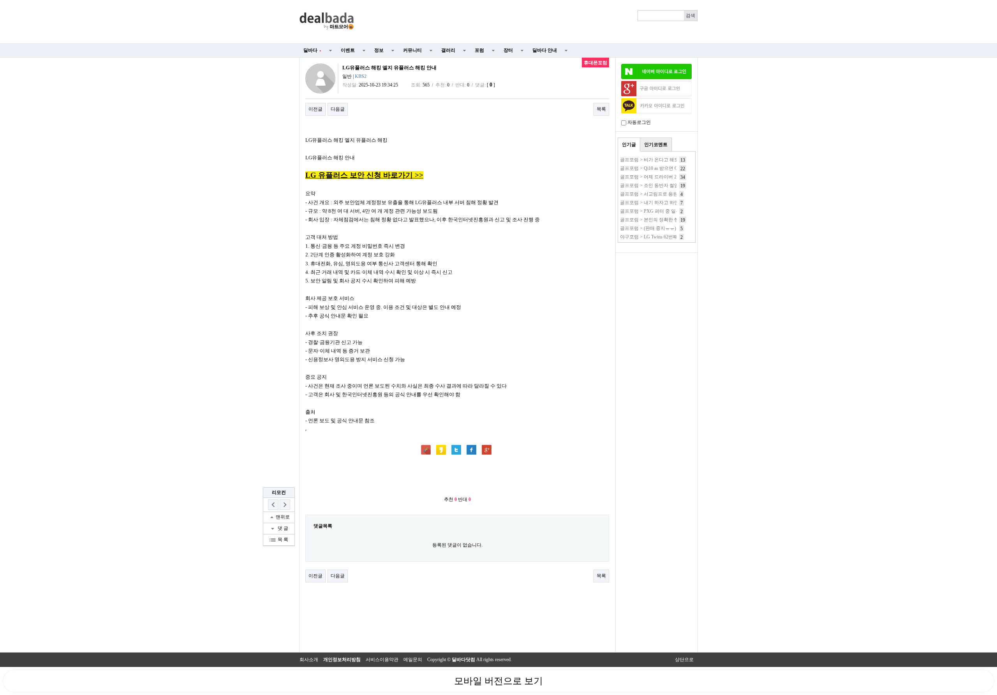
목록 (601, 109)
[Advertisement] (530, 22)
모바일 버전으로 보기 (498, 681)
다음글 (338, 109)
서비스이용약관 (382, 659)
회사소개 (308, 659)
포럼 (479, 50)
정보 (379, 50)
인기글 (629, 144)
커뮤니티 (412, 50)
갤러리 (448, 50)
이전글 (315, 109)
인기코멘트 (656, 144)
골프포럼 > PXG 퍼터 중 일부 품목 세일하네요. (668, 211)
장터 (508, 50)
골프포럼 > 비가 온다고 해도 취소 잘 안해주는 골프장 (675, 159)
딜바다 (312, 50)
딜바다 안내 (544, 50)
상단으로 (684, 659)
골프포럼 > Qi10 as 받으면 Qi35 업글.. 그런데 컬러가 (673, 168)
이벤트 (348, 50)
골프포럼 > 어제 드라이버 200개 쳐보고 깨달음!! (669, 177)
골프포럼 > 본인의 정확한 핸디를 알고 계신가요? (670, 219)
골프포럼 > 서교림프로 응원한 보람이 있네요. (667, 194)
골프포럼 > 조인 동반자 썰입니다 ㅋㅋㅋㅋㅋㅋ (668, 185)
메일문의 (412, 659)
